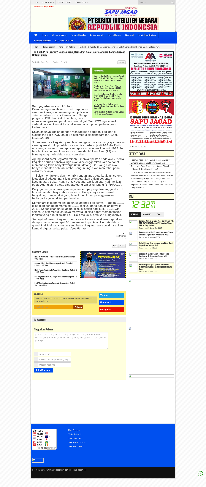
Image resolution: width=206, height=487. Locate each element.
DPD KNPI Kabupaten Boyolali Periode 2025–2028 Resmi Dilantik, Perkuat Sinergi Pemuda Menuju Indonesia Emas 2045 (108, 97)
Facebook (106, 302)
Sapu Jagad (46, 62)
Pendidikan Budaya (147, 35)
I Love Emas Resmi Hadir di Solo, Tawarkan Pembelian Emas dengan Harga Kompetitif (109, 106)
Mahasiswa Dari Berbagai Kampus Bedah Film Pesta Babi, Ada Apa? (109, 112)
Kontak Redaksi (48, 2)
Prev (115, 246)
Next (122, 246)
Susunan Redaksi (81, 2)
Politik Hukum (114, 35)
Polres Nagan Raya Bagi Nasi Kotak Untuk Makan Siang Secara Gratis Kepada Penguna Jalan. (155, 266)
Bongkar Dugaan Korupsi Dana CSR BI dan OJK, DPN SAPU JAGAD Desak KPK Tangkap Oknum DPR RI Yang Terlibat (156, 223)
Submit (78, 307)
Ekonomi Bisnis (59, 35)
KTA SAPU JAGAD (64, 2)
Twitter (104, 295)
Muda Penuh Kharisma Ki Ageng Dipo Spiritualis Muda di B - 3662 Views (56, 271)
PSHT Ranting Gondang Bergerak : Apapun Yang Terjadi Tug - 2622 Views (55, 284)
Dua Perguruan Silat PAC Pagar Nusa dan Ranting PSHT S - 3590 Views (56, 277)
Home (36, 2)
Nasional (129, 35)
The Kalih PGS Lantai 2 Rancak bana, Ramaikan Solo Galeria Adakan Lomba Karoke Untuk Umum (78, 53)
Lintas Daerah (97, 35)
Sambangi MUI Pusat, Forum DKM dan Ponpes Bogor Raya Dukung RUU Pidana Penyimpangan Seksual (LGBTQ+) (108, 88)
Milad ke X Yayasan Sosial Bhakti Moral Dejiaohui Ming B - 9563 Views (55, 257)
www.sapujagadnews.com (57, 470)
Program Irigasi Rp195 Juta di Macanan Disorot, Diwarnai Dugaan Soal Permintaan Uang (156, 233)
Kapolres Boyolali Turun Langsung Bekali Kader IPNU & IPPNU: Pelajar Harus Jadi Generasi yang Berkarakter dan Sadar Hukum (109, 79)
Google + (105, 309)
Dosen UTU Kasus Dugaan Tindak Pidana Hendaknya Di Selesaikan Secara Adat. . (154, 254)
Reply (121, 62)
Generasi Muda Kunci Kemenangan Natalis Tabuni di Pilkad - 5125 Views (54, 264)
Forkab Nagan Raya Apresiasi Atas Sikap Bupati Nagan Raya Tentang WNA (156, 244)
